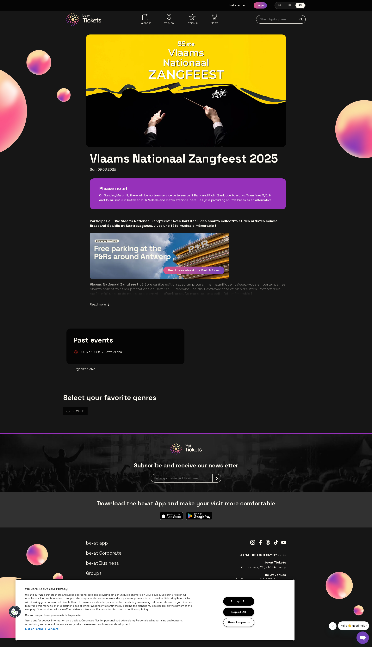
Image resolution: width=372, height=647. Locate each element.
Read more (98, 304)
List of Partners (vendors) (42, 629)
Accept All (238, 601)
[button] (15, 612)
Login (260, 5)
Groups (94, 573)
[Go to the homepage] (83, 19)
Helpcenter (237, 5)
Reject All (238, 611)
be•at (282, 555)
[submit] (301, 19)
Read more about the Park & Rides (194, 270)
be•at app (97, 543)
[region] (155, 610)
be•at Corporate (104, 553)
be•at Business (102, 563)
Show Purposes (238, 622)
